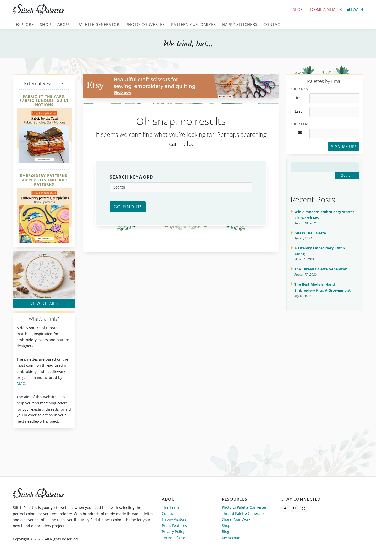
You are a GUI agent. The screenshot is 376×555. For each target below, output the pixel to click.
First (298, 98)
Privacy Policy (173, 531)
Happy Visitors (174, 519)
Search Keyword (131, 177)
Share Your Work (236, 519)
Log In (356, 9)
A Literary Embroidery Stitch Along (319, 251)
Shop (297, 9)
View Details (44, 303)
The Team (170, 507)
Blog (225, 531)
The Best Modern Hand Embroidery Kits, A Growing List (322, 287)
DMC (21, 383)
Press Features (174, 525)
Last (298, 111)
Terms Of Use (173, 537)
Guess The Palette (310, 233)
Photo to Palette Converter (244, 507)
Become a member (324, 9)
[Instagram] (303, 508)
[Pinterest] (294, 508)
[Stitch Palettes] (98, 9)
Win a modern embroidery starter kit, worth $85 (324, 214)
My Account (232, 537)
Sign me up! (343, 146)
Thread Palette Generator (243, 513)
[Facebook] (285, 508)
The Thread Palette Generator (320, 269)
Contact (168, 513)
